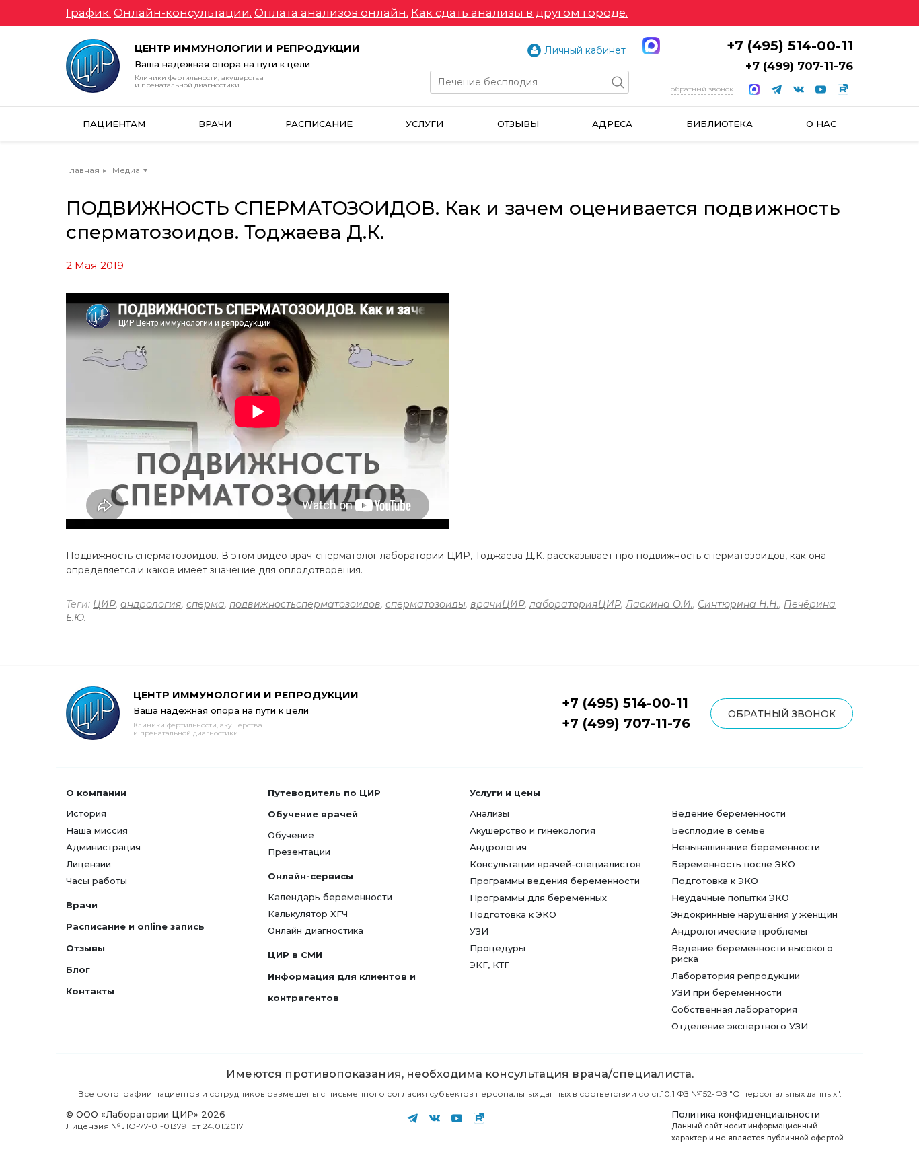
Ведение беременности (728, 813)
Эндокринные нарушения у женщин (754, 914)
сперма (205, 604)
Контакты (90, 991)
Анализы (489, 813)
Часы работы (96, 880)
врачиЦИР (497, 604)
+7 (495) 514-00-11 (790, 46)
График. (88, 13)
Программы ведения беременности (555, 880)
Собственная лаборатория (734, 1009)
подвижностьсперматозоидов (305, 604)
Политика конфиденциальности (745, 1114)
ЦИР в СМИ (295, 954)
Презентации (299, 851)
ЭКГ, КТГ (489, 964)
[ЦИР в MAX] (754, 89)
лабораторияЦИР (575, 604)
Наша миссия (97, 830)
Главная (83, 170)
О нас (821, 123)
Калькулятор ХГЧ (308, 913)
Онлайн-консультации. (183, 13)
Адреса (612, 123)
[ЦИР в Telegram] (776, 89)
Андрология (498, 847)
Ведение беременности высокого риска (752, 953)
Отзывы (518, 123)
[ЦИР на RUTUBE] (843, 89)
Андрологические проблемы (739, 931)
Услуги (424, 123)
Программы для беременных (538, 897)
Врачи (214, 123)
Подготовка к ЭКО (513, 914)
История (86, 813)
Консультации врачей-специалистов (555, 863)
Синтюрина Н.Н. (738, 604)
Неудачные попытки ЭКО (730, 897)
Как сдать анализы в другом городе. (519, 13)
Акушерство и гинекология (532, 830)
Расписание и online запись (135, 926)
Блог (78, 969)
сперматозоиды (425, 604)
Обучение (291, 835)
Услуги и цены (505, 792)
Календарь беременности (330, 896)
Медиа (126, 170)
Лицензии (88, 863)
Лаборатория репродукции (735, 975)
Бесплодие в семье (718, 830)
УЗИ (479, 931)
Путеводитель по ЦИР (324, 792)
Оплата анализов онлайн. (331, 13)
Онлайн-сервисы (310, 876)
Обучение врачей (313, 814)
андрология (151, 604)
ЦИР (104, 604)
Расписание (319, 123)
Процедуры (497, 948)
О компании (96, 792)
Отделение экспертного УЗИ (739, 1026)
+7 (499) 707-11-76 (799, 66)
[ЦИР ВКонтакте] (798, 89)
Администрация (103, 847)
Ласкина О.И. (659, 604)
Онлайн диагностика (315, 930)
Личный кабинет (585, 50)
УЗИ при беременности (726, 992)
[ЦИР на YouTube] (821, 89)
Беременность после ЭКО (733, 863)
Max (651, 46)
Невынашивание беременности (745, 847)
